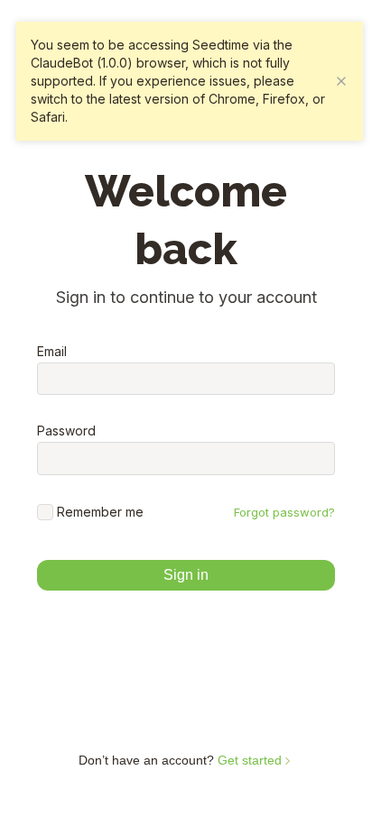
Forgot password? (284, 512)
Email (52, 351)
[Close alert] (341, 81)
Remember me (100, 511)
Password (66, 431)
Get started (251, 760)
